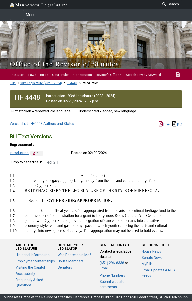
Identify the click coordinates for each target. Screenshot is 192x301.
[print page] (178, 74)
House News (151, 251)
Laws (32, 75)
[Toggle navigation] (17, 15)
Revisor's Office (107, 75)
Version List (19, 124)
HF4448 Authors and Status (52, 124)
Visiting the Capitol (30, 267)
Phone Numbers (112, 275)
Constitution (83, 75)
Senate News (152, 258)
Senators (65, 267)
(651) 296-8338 (112, 263)
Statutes (18, 75)
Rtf (179, 125)
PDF (166, 125)
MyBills (147, 264)
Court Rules (61, 75)
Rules (44, 75)
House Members (71, 261)
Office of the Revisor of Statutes (64, 63)
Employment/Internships (35, 261)
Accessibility (25, 274)
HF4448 (72, 83)
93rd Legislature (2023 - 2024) (41, 83)
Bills (13, 83)
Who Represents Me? (74, 255)
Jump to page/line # (26, 162)
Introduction (19, 153)
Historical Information (33, 255)
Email (104, 268)
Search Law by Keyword (143, 75)
